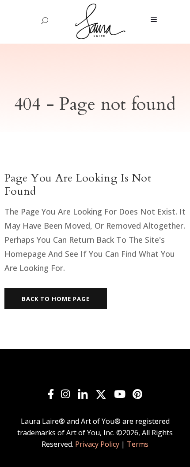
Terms (137, 444)
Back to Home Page (56, 299)
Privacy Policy (97, 444)
